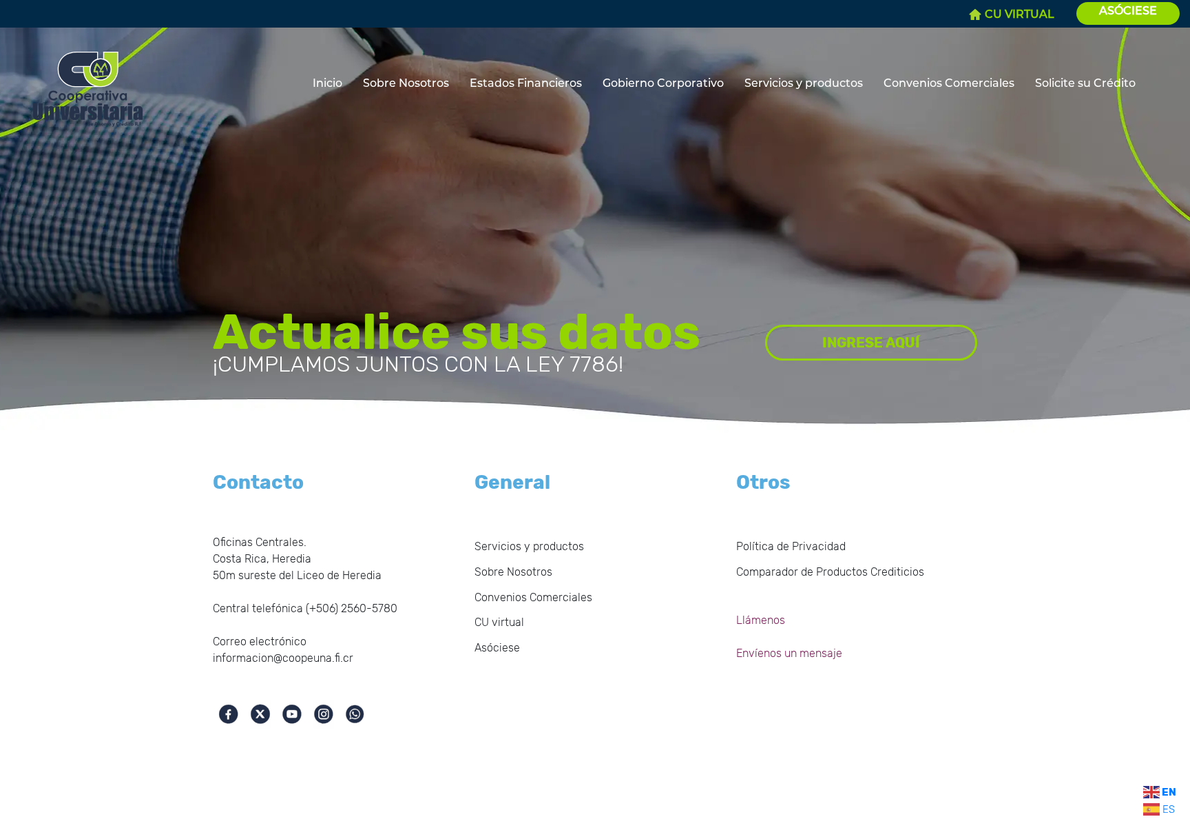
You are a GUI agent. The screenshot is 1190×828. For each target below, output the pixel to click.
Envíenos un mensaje (789, 653)
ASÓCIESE (1128, 10)
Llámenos (760, 620)
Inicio (327, 83)
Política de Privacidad (791, 546)
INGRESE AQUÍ (871, 342)
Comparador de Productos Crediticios (830, 571)
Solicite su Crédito (1085, 83)
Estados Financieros (526, 83)
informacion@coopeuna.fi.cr (283, 658)
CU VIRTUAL (1019, 14)
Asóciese (497, 647)
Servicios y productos (803, 83)
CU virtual (499, 622)
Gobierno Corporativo (663, 83)
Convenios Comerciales (949, 83)
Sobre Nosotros (406, 83)
